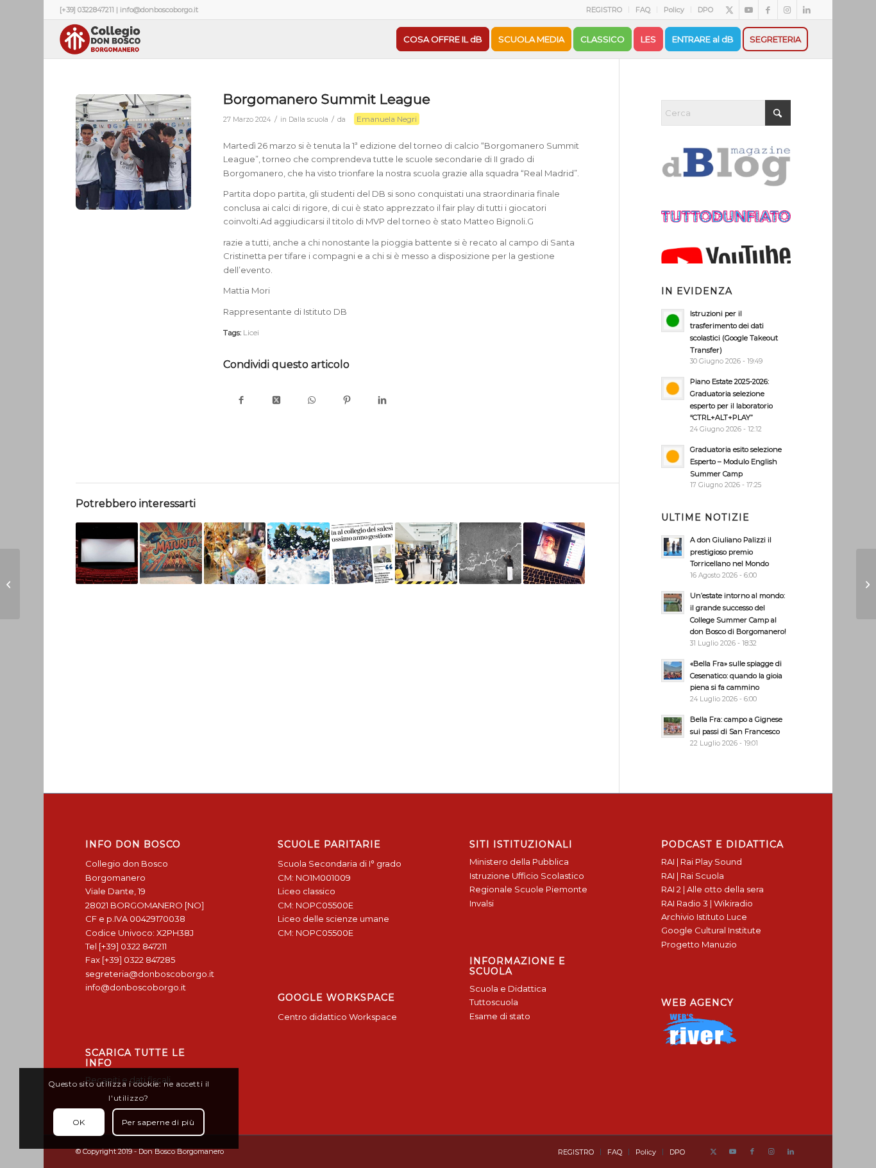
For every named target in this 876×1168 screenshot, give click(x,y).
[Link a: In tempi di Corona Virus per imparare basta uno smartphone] (554, 553)
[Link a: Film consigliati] (107, 553)
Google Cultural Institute (711, 930)
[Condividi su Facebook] (240, 401)
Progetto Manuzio (699, 944)
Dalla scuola (308, 119)
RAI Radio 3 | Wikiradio (707, 903)
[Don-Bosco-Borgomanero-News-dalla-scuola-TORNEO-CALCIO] (133, 152)
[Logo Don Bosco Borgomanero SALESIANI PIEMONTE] (100, 39)
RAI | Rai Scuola (692, 876)
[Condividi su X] (276, 401)
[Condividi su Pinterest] (346, 401)
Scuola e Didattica (507, 988)
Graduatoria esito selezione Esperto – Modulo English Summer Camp (736, 461)
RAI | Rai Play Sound (701, 861)
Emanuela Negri (387, 119)
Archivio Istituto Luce (704, 917)
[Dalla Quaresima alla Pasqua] (866, 584)
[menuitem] (604, 9)
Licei (251, 332)
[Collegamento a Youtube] (748, 9)
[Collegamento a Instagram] (787, 9)
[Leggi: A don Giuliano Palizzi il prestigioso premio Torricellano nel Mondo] (672, 546)
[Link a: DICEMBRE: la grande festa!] (235, 553)
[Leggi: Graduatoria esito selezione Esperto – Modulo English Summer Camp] (672, 456)
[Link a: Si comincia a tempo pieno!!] (298, 553)
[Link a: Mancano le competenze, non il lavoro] (426, 553)
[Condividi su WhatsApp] (311, 401)
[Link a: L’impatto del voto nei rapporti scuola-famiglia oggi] (490, 553)
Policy (674, 9)
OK (78, 1122)
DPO (705, 9)
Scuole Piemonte (550, 889)
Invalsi (481, 903)
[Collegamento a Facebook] (768, 9)
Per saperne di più (158, 1122)
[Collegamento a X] (729, 9)
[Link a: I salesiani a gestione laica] (363, 553)
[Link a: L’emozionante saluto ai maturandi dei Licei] (171, 553)
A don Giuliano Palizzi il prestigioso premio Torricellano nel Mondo (730, 552)
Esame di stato (499, 1016)
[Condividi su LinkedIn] (382, 401)
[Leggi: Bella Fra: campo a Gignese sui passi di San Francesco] (672, 726)
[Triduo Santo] (10, 584)
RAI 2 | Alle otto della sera (712, 889)
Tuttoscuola (493, 1002)
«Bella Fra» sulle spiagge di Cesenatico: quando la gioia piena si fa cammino (736, 675)
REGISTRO (604, 9)
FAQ (643, 9)
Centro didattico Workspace (337, 1017)
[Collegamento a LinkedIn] (806, 9)
